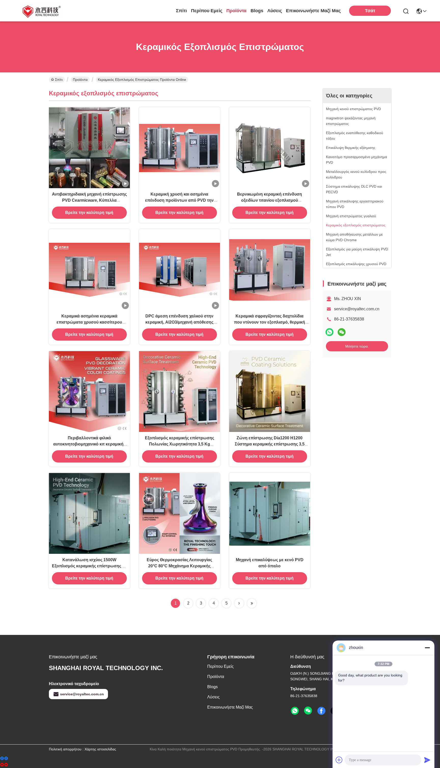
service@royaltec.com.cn (356, 309)
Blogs (257, 10)
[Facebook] (4, 758)
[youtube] (4, 765)
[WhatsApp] (329, 332)
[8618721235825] (294, 711)
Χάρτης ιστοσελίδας (100, 749)
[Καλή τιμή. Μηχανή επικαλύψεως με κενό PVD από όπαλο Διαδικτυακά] (269, 513)
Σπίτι (181, 10)
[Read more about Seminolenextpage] (239, 603)
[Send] (427, 759)
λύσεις (274, 10)
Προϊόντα (236, 10)
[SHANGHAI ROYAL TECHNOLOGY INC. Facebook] (321, 711)
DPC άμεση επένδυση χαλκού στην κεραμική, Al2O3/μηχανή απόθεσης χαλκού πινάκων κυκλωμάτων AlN (179, 322)
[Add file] (339, 759)
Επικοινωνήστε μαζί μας (313, 10)
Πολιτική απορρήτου (65, 749)
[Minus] (427, 648)
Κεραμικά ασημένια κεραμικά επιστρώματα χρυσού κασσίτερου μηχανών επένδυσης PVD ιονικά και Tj (89, 322)
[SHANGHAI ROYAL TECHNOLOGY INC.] (41, 10)
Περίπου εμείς (206, 10)
